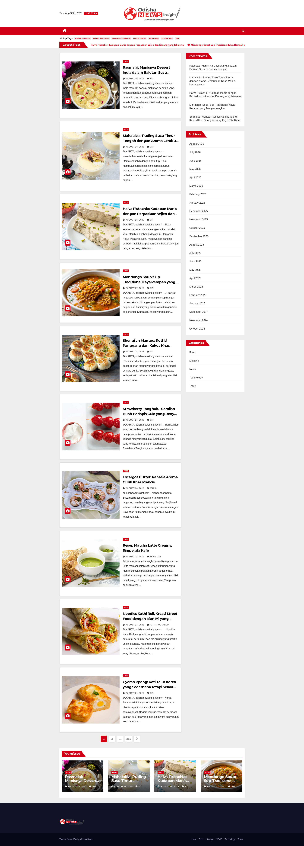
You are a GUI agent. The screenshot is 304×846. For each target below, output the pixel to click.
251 (128, 738)
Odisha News (86, 839)
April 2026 (195, 177)
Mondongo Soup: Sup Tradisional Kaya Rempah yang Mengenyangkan (149, 282)
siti (152, 78)
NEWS (219, 839)
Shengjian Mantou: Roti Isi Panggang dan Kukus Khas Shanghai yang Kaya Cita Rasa (148, 345)
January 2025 (197, 303)
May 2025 (195, 270)
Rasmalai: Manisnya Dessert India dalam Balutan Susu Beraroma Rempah (146, 72)
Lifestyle (194, 360)
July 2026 (195, 152)
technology (154, 38)
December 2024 (198, 312)
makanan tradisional (121, 38)
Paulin (153, 488)
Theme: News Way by (69, 839)
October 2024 (197, 328)
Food (126, 61)
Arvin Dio (155, 556)
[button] (243, 31)
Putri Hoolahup (159, 625)
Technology (196, 377)
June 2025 (195, 261)
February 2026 (197, 194)
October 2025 (197, 228)
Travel (192, 386)
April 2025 (195, 278)
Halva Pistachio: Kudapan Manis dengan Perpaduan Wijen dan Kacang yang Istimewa (150, 214)
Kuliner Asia (167, 38)
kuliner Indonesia (82, 38)
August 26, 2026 (135, 352)
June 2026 (195, 160)
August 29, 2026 (135, 147)
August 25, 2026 (135, 420)
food (177, 38)
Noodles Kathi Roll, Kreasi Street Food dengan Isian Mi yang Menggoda (150, 619)
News (192, 369)
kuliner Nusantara (101, 38)
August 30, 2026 (135, 78)
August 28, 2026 (135, 220)
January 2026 (197, 202)
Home (193, 839)
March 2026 (196, 186)
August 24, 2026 (135, 488)
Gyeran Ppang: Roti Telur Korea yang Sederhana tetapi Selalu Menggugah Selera (149, 687)
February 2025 (197, 295)
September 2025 (199, 236)
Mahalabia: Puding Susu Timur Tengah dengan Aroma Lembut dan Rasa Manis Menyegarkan (150, 141)
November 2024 (198, 320)
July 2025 (195, 253)
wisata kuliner (139, 38)
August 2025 (196, 244)
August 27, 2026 (135, 288)
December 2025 (198, 211)
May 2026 (195, 169)
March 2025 (196, 286)
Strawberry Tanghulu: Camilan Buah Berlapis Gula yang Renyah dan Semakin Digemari (150, 414)
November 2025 (198, 219)
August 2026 (196, 144)
